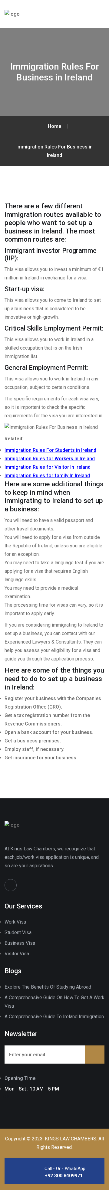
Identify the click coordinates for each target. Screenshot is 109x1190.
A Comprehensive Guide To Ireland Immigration (54, 1016)
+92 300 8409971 (64, 1176)
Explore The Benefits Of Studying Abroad (48, 987)
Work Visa (15, 922)
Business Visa (20, 943)
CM (6, 1097)
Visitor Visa (17, 954)
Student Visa (18, 932)
